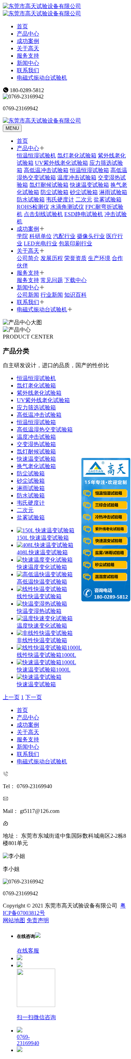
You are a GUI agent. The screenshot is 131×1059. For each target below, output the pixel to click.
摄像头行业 (91, 236)
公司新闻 (28, 295)
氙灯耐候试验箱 (48, 185)
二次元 (83, 199)
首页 (22, 26)
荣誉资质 (75, 258)
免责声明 (38, 920)
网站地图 (14, 920)
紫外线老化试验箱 (39, 393)
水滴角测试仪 (67, 207)
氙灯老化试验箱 (76, 155)
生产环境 (99, 258)
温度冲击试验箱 (76, 177)
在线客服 (28, 951)
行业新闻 (52, 295)
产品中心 (28, 34)
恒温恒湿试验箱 (89, 170)
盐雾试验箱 (108, 199)
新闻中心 (28, 63)
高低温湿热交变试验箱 (45, 429)
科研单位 (40, 236)
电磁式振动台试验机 (42, 78)
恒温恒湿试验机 (36, 155)
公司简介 (28, 258)
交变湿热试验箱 (36, 444)
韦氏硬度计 (60, 199)
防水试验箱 (31, 199)
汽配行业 (64, 236)
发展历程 (52, 258)
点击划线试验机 (43, 214)
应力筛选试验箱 (36, 407)
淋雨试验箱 (113, 192)
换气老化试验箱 (36, 466)
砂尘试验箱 (84, 192)
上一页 (11, 697)
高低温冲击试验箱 (46, 170)
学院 (22, 236)
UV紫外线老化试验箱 (61, 163)
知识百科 (75, 295)
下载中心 (75, 280)
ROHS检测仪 (33, 207)
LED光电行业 (40, 243)
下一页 (33, 697)
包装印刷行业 (75, 243)
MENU (12, 128)
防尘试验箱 (54, 192)
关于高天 (28, 48)
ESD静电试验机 (83, 214)
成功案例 (28, 41)
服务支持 (28, 56)
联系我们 (28, 70)
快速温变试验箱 (89, 185)
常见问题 (52, 280)
